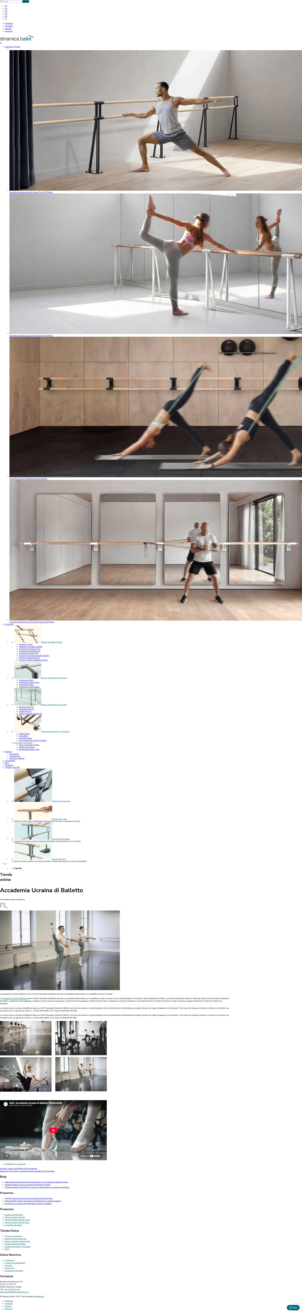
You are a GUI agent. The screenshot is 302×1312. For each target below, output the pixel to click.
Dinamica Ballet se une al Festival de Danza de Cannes (27, 1184)
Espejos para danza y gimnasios (18, 1246)
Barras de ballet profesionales (17, 1241)
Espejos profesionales (14, 1214)
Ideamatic (40, 1296)
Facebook (9, 26)
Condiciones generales (14, 1270)
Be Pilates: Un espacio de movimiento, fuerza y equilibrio (28, 1203)
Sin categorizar (20, 1164)
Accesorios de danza (13, 1225)
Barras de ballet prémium (15, 1244)
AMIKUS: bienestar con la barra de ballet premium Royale (29, 1198)
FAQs (7, 1249)
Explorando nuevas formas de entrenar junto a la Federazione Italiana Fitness (36, 1182)
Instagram (9, 23)
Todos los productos (13, 1236)
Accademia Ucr (8, 998)
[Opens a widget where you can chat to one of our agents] (293, 1308)
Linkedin (8, 28)
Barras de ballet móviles (15, 1217)
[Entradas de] (3, 907)
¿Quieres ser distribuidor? (15, 1263)
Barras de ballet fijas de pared (17, 1220)
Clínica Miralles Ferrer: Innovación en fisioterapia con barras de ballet (33, 1201)
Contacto (8, 1265)
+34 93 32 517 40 (12, 1289)
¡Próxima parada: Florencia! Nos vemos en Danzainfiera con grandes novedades (37, 1187)
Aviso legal (9, 1268)
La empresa (9, 1260)
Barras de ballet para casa (15, 1239)
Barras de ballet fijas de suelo (17, 1222)
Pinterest (9, 31)
